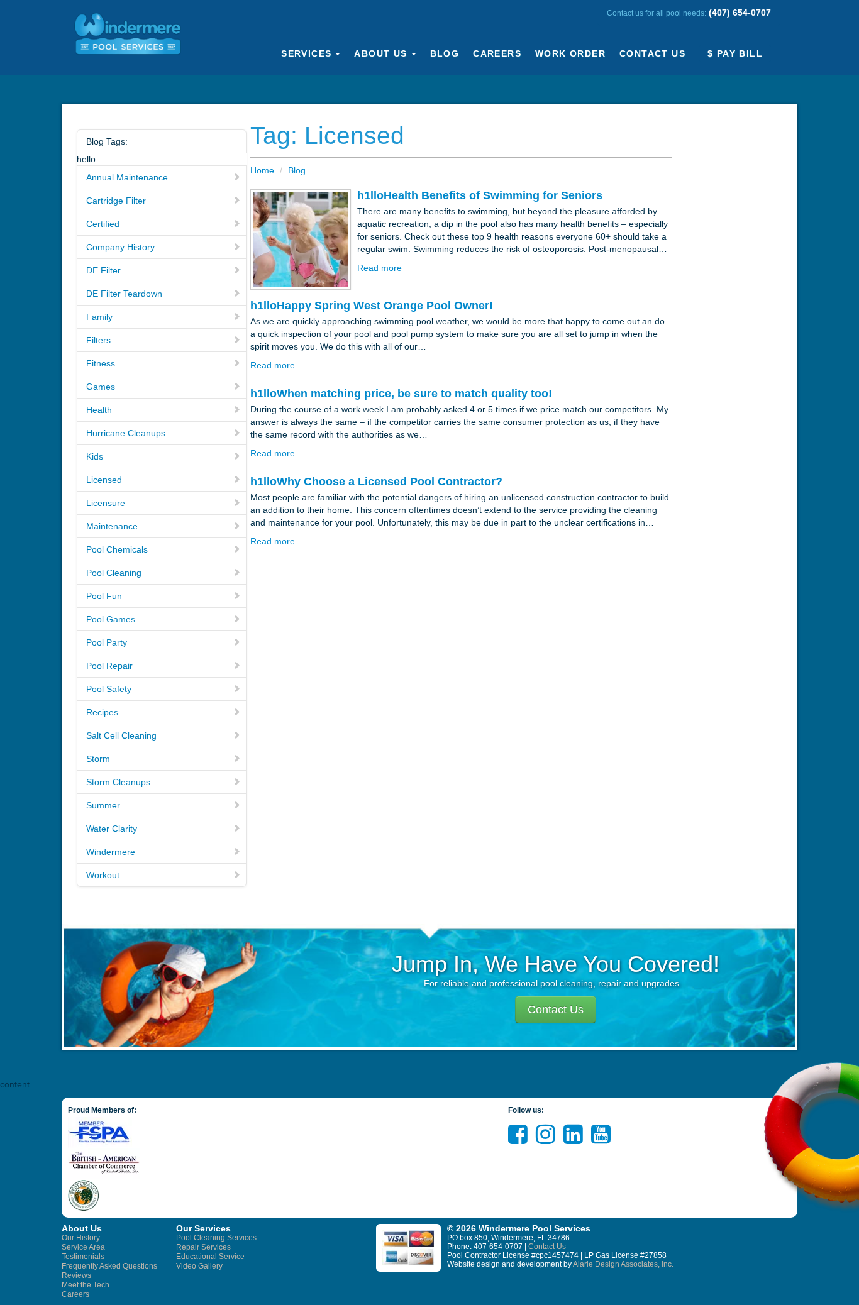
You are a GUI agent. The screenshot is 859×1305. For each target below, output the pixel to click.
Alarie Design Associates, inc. (623, 1264)
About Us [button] (380, 53)
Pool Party (106, 642)
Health (99, 410)
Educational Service (210, 1256)
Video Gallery (199, 1266)
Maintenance (112, 526)
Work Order (570, 53)
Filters (98, 340)
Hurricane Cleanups (125, 433)
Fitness (100, 363)
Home (262, 170)
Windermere (110, 852)
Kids (94, 456)
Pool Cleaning (113, 573)
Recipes (102, 712)
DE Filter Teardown (124, 294)
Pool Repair (109, 666)
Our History (81, 1237)
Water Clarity (111, 828)
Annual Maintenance (127, 177)
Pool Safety (108, 689)
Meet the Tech (85, 1284)
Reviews (76, 1275)
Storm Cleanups (118, 782)
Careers (497, 53)
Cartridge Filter (116, 200)
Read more (379, 268)
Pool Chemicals (117, 549)
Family (99, 317)
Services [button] (306, 53)
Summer (103, 805)
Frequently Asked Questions (109, 1266)
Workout (102, 875)
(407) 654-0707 (740, 13)
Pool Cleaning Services (216, 1237)
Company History (120, 247)
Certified (102, 224)
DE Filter (103, 270)
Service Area (83, 1247)
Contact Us (652, 53)
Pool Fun (104, 596)
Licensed (104, 480)
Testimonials (83, 1256)
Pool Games (110, 619)
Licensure (105, 503)
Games (100, 387)
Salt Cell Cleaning (121, 735)
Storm (98, 759)
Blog (445, 53)
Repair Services (203, 1247)
